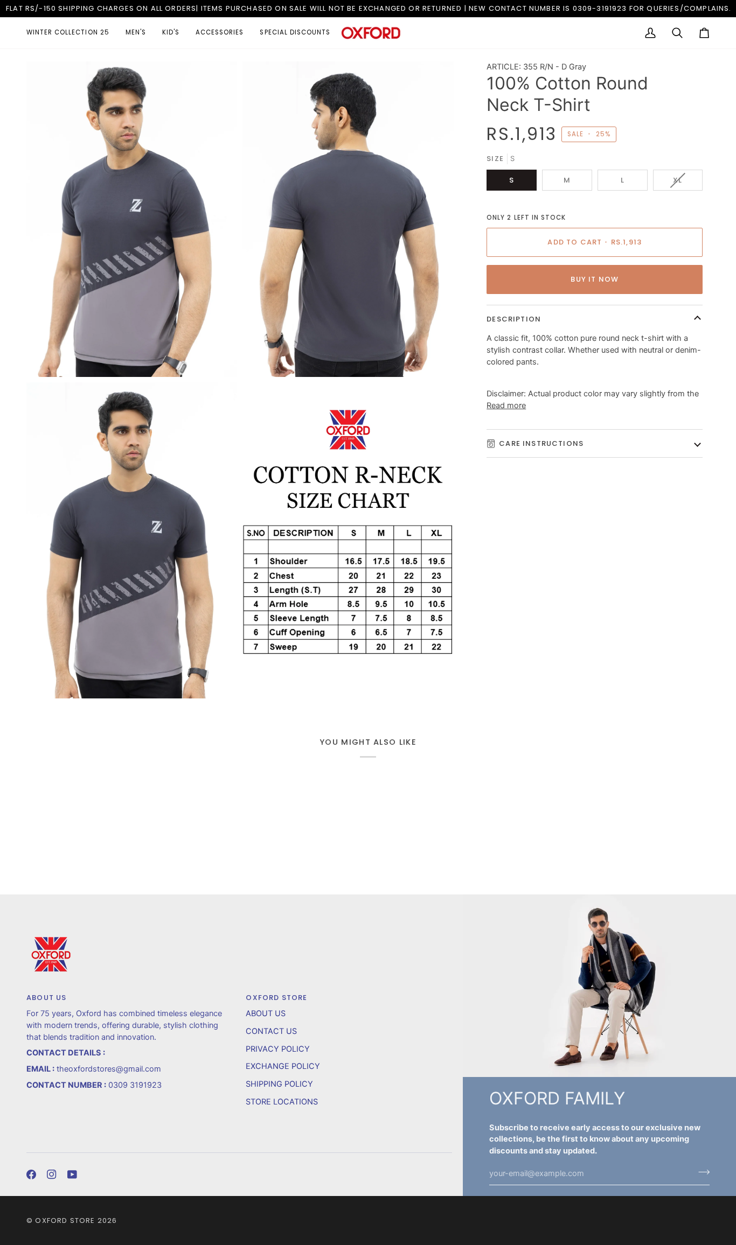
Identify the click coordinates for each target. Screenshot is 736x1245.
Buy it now (595, 279)
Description (514, 319)
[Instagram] (52, 1174)
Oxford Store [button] (276, 997)
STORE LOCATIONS (282, 1102)
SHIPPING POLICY (279, 1084)
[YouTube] (72, 1174)
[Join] (701, 1172)
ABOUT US (266, 1013)
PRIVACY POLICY (278, 1049)
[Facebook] (31, 1174)
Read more (506, 405)
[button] (71, 32)
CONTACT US (271, 1031)
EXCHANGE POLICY (283, 1066)
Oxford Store (65, 1220)
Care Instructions (541, 443)
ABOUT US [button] (46, 997)
